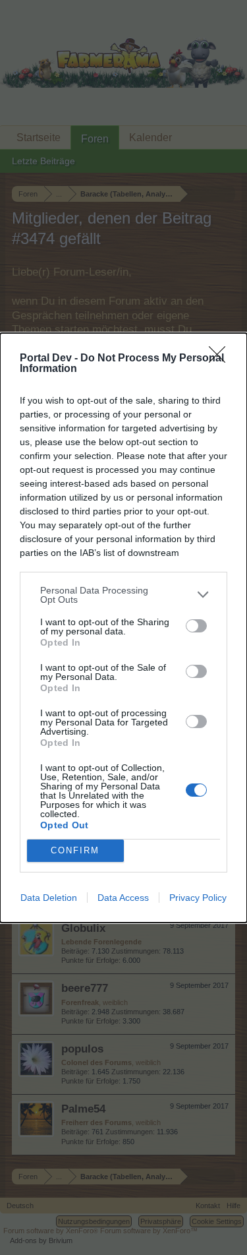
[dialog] (123, 628)
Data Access (123, 897)
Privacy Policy (198, 897)
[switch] (196, 625)
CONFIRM (75, 850)
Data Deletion (48, 897)
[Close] (221, 358)
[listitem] (123, 595)
